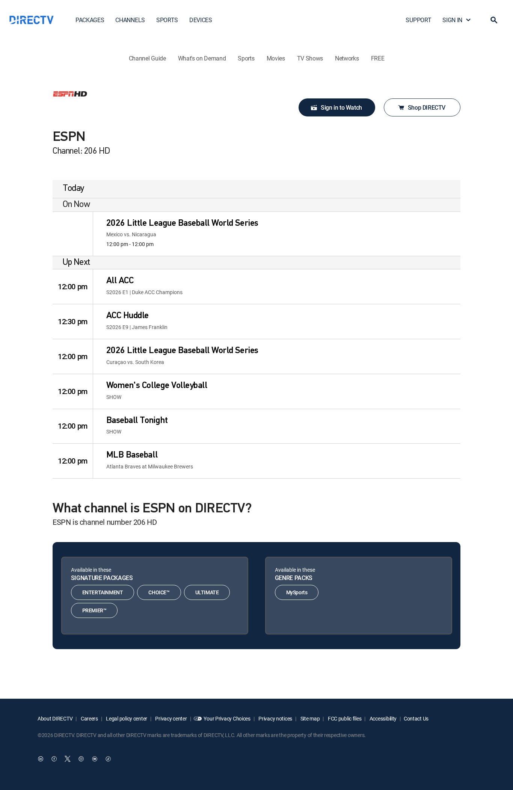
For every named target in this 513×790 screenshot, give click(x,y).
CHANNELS (130, 20)
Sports (246, 58)
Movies (276, 58)
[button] (494, 19)
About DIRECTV (55, 718)
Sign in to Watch (341, 107)
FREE (378, 58)
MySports (297, 592)
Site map (309, 718)
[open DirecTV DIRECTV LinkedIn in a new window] (41, 759)
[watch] (72, 234)
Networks (347, 58)
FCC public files (344, 718)
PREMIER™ (94, 610)
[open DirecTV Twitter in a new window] (68, 759)
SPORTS (167, 20)
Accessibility (382, 718)
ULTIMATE (207, 592)
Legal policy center (126, 718)
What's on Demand (202, 58)
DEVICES (200, 20)
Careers (89, 718)
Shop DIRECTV (426, 107)
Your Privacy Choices (227, 718)
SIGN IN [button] (452, 20)
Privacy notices (275, 718)
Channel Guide (147, 58)
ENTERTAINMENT (102, 592)
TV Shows (310, 58)
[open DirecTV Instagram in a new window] (81, 759)
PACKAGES (89, 20)
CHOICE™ (158, 592)
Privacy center (170, 718)
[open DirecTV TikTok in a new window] (108, 759)
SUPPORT (418, 20)
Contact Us (416, 718)
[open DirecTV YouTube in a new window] (95, 759)
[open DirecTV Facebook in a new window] (54, 759)
